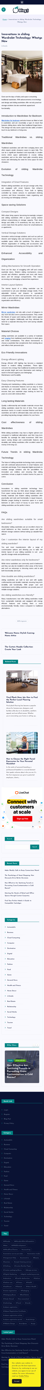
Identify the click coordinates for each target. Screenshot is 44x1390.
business (7, 1262)
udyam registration (11, 1307)
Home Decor (11, 991)
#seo (6, 1245)
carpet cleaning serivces (23, 1262)
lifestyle (19, 1286)
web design (31, 1319)
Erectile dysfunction (23, 1278)
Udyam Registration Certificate (15, 1311)
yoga (33, 1323)
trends (28, 1303)
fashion (37, 1278)
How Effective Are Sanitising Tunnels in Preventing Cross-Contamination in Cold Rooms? (19, 885)
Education (10, 959)
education (7, 1278)
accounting (26, 1249)
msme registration (10, 1291)
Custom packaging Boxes (13, 1270)
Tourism (10, 1022)
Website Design (9, 1323)
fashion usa (8, 1282)
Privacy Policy (9, 1123)
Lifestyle (4, 46)
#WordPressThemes (11, 1249)
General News (12, 980)
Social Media (12, 1012)
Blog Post (7, 1119)
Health (29, 1282)
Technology (11, 1017)
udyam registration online (13, 1315)
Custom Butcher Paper (23, 1266)
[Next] (37, 1045)
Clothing (7, 1266)
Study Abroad (9, 1299)
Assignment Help (10, 1258)
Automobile (11, 927)
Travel (9, 1028)
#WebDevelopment (19, 1245)
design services (32, 1270)
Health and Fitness (14, 985)
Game (9, 975)
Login (6, 1110)
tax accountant (24, 1299)
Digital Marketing (10, 1274)
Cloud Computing (13, 938)
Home (5, 19)
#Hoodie (7, 1241)
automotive (25, 1258)
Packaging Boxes (10, 1295)
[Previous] (34, 1045)
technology (8, 1303)
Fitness (19, 1282)
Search (9, 839)
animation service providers (13, 1254)
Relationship (11, 1007)
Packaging (25, 1291)
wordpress (23, 1323)
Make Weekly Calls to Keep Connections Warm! (22, 870)
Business (10, 932)
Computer (10, 943)
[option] (22, 1067)
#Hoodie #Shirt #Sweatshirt (24, 1241)
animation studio (34, 1254)
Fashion (10, 964)
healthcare (8, 1286)
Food (9, 969)
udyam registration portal (13, 1319)
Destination (11, 948)
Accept (16, 1381)
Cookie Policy (24, 1376)
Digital (9, 954)
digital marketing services (30, 1274)
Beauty (36, 1258)
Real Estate (11, 1001)
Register (7, 1114)
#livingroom (22, 621)
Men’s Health (31, 1286)
